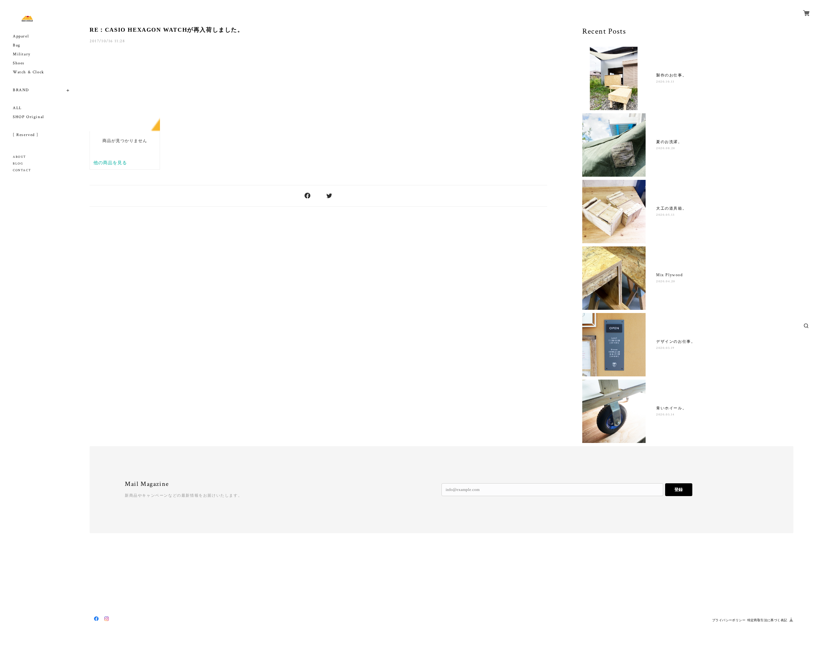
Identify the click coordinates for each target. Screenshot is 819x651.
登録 (678, 489)
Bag (16, 45)
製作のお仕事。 (671, 75)
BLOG (18, 164)
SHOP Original (28, 117)
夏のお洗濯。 (669, 142)
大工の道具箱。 (671, 208)
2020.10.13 (665, 82)
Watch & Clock (28, 72)
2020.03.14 (665, 415)
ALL (17, 108)
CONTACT (22, 170)
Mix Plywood (669, 275)
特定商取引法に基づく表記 (767, 620)
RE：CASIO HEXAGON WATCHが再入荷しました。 (167, 30)
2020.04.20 (665, 281)
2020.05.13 (665, 215)
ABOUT (19, 157)
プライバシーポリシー (728, 620)
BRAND (21, 90)
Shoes (19, 63)
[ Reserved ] (25, 135)
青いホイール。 (671, 408)
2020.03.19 (665, 348)
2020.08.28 (665, 148)
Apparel (21, 36)
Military (22, 54)
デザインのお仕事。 (675, 341)
